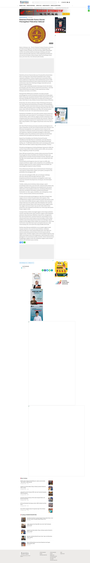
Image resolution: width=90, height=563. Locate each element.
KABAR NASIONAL (31, 5)
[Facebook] (89, 6)
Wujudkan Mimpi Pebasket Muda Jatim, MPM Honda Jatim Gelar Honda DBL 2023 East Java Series (63, 7)
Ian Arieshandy (25, 266)
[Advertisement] (36, 65)
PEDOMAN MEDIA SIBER (53, 556)
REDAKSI (41, 553)
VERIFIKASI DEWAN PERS (43, 555)
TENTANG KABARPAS (43, 552)
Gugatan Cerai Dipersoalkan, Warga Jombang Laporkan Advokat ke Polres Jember (39, 531)
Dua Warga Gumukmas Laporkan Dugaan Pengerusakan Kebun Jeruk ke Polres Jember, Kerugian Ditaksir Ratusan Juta (40, 518)
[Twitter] (89, 9)
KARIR (61, 552)
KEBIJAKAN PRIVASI (53, 557)
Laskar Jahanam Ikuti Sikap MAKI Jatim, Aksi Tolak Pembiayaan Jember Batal (39, 525)
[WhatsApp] (89, 11)
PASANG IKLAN (52, 555)
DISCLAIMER (52, 558)
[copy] (52, 270)
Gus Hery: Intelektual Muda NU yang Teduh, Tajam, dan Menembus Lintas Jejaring (39, 537)
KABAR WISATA (46, 5)
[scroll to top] (86, 561)
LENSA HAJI (39, 5)
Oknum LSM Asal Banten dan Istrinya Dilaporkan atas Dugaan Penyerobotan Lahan (38, 543)
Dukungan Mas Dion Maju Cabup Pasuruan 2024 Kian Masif (35, 7)
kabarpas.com (31, 262)
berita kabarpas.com (23, 262)
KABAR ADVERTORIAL (56, 5)
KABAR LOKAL (22, 5)
